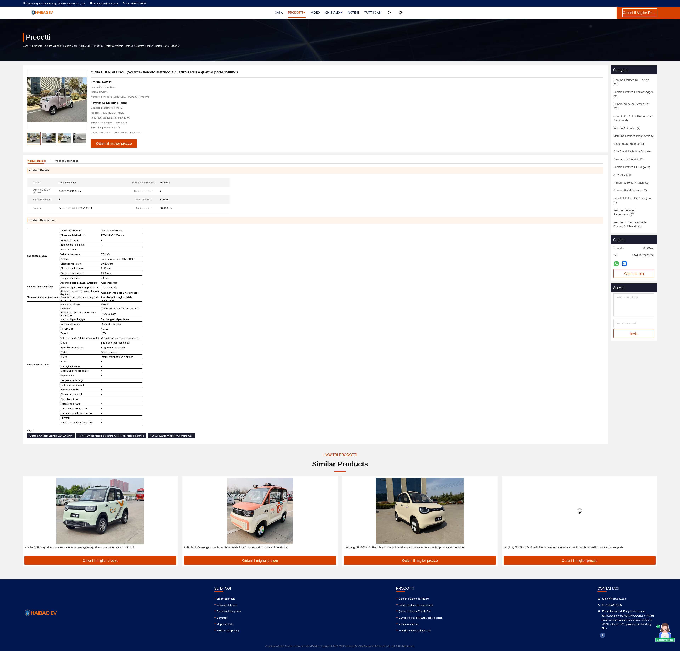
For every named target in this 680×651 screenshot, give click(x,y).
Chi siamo (332, 12)
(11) (628, 159)
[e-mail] (624, 263)
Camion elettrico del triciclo (414, 598)
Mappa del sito (225, 624)
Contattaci (222, 617)
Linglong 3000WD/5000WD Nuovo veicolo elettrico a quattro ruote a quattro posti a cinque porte (244, 547)
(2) (633, 135)
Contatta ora (634, 274)
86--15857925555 (136, 3)
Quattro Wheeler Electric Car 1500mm (50, 435)
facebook (602, 635)
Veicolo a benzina (408, 624)
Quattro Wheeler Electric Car (60, 45)
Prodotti (295, 12)
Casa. (26, 45)
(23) (631, 82)
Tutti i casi (372, 12)
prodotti (36, 45)
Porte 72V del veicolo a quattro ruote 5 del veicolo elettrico (111, 435)
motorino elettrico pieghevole (415, 630)
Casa (279, 12)
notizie (353, 12)
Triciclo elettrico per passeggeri (416, 605)
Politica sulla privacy (228, 630)
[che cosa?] (616, 263)
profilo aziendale (226, 598)
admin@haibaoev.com (106, 3)
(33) (633, 94)
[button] (83, 138)
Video (315, 12)
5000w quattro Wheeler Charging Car (171, 435)
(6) (632, 151)
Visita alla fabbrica (227, 605)
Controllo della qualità (229, 611)
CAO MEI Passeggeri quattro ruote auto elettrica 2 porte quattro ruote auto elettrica (75, 547)
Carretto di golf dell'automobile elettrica (420, 617)
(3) (631, 167)
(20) (631, 106)
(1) (628, 143)
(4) (633, 118)
